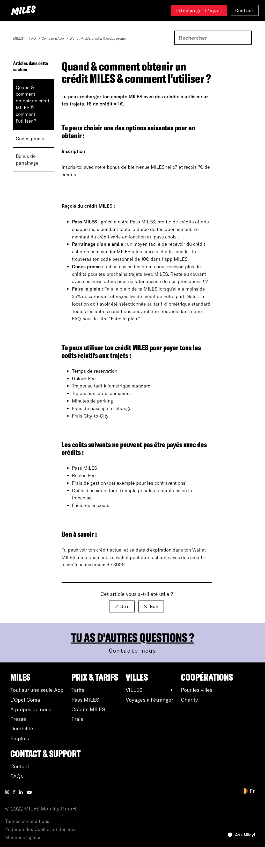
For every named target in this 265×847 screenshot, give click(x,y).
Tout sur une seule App (37, 690)
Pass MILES (85, 699)
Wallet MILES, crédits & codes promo (98, 38)
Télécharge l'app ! (199, 10)
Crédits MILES (88, 709)
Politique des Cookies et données (41, 829)
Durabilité (21, 728)
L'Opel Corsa (25, 699)
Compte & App (53, 38)
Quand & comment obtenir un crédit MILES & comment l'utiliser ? (33, 104)
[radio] (122, 606)
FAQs (16, 776)
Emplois (19, 738)
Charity (189, 699)
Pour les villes (196, 690)
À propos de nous (30, 709)
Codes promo (30, 139)
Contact (244, 10)
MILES (18, 38)
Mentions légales (23, 837)
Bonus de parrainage (27, 159)
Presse (18, 719)
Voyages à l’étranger (149, 699)
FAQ (32, 38)
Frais (77, 719)
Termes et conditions (27, 821)
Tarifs (77, 690)
